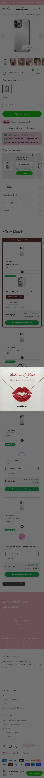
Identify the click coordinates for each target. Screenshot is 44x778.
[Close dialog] (42, 369)
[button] (22, 389)
